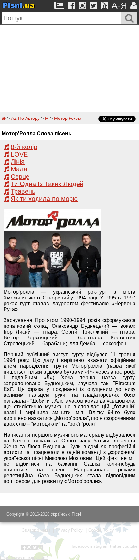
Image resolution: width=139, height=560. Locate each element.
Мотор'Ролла (67, 118)
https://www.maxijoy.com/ (24, 557)
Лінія (18, 161)
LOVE (19, 154)
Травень (23, 191)
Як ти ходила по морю (44, 198)
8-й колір (24, 146)
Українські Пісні (66, 514)
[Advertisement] (69, 65)
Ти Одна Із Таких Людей (47, 183)
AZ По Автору (25, 118)
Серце (20, 176)
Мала (19, 169)
